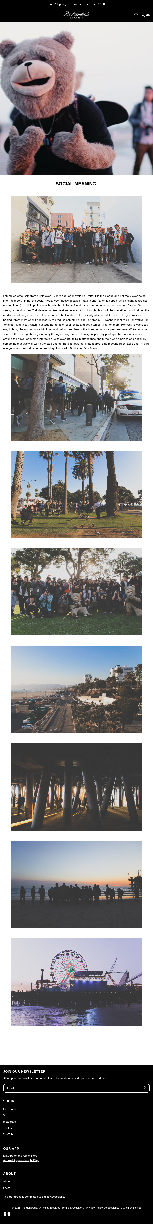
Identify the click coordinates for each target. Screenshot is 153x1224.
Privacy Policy (94, 1207)
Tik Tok (7, 1128)
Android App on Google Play (21, 1160)
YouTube (8, 1134)
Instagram (9, 1121)
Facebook (9, 1109)
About (7, 1181)
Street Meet (20, 319)
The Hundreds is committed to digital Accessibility (34, 1196)
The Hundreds (29, 1207)
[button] (5, 15)
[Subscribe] (144, 1088)
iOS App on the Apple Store (20, 1155)
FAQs (6, 1187)
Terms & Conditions (73, 1207)
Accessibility (111, 1207)
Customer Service (131, 1207)
